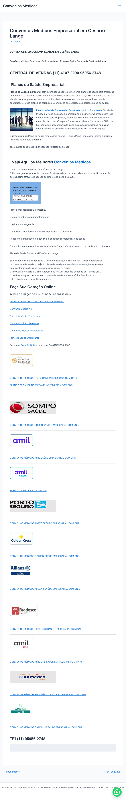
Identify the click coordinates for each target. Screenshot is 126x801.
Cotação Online (29, 345)
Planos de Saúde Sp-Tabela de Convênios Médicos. (37, 301)
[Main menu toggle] (119, 6)
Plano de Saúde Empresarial (24, 337)
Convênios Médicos (72, 162)
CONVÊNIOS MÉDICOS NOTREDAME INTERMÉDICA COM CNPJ (43, 378)
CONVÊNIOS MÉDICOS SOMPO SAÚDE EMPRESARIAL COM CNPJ (44, 425)
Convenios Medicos (20, 6)
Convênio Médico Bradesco (24, 323)
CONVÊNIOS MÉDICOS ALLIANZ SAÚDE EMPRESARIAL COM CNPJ (45, 589)
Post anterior (11, 772)
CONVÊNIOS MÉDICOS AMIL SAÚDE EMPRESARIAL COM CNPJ (43, 457)
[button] (117, 792)
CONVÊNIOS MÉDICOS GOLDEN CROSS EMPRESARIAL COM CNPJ (45, 556)
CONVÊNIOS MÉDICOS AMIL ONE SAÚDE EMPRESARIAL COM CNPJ (46, 661)
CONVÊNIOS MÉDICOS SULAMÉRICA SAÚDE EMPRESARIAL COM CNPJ (48, 694)
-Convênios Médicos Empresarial (69, 110)
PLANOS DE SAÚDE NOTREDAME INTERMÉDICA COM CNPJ (41, 385)
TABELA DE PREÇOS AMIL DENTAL (28, 490)
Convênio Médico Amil (21, 309)
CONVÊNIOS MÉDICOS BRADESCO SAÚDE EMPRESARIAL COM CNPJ (46, 629)
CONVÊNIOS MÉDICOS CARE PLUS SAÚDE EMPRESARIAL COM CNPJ (46, 727)
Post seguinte (114, 772)
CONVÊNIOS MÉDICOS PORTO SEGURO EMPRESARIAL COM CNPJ (45, 523)
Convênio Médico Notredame (25, 316)
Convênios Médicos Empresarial (26, 330)
